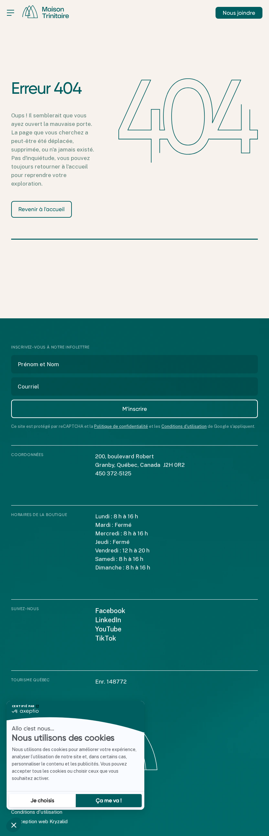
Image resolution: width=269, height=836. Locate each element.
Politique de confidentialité (121, 426)
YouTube (108, 629)
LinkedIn (108, 620)
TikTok (105, 638)
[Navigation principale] (10, 13)
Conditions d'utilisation (184, 426)
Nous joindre (239, 13)
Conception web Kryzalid (39, 821)
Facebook (110, 611)
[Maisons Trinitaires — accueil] (45, 11)
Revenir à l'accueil (41, 209)
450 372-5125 (113, 473)
